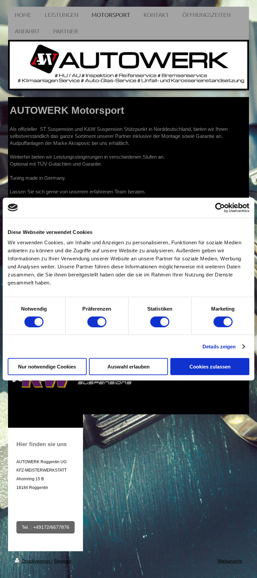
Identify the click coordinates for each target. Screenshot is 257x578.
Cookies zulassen (210, 366)
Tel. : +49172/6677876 (45, 527)
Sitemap (62, 561)
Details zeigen (219, 346)
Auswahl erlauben (128, 366)
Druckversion (36, 561)
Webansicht (230, 561)
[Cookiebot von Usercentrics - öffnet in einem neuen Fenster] (220, 207)
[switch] (96, 321)
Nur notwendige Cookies (47, 366)
